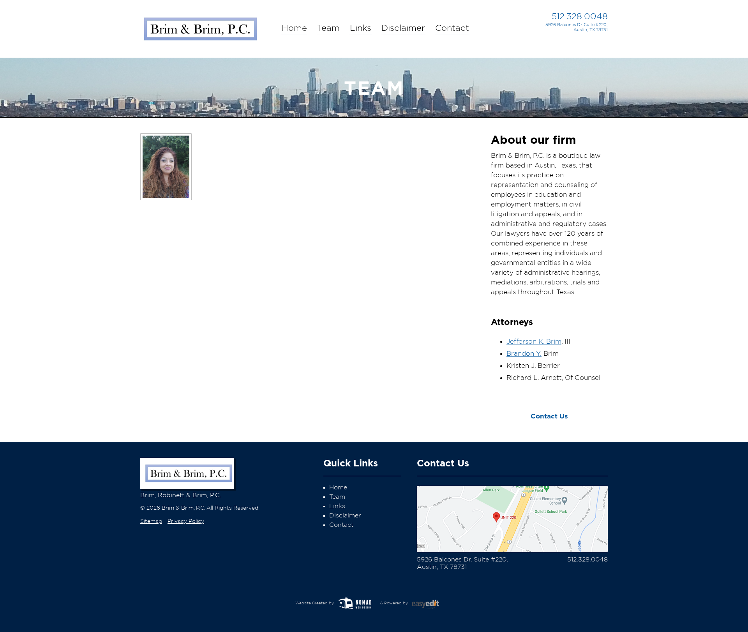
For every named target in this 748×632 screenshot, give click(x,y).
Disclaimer (403, 28)
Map (512, 519)
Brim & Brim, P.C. (200, 26)
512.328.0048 (580, 16)
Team (328, 28)
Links (360, 28)
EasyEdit (430, 606)
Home (294, 28)
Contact (452, 28)
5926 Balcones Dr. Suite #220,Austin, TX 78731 (576, 27)
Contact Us (549, 416)
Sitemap (151, 521)
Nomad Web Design (356, 603)
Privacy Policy (186, 521)
